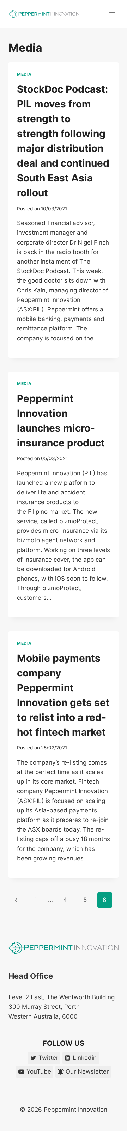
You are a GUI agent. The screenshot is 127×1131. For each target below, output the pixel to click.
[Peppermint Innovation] (43, 14)
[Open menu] (112, 13)
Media (24, 74)
